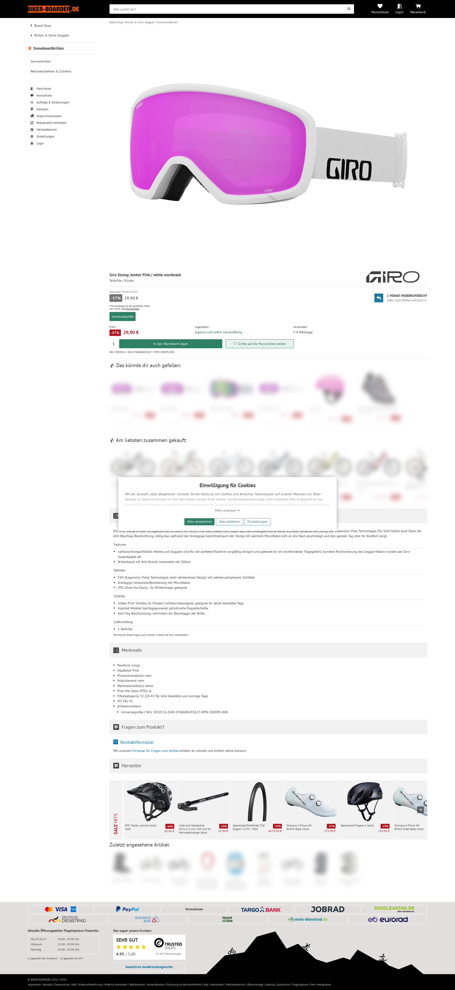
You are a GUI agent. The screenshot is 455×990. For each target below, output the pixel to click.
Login (400, 12)
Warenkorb (418, 12)
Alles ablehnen (229, 521)
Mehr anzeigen (226, 510)
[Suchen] (349, 9)
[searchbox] (231, 9)
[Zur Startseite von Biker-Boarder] (62, 9)
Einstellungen (257, 521)
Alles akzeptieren (199, 521)
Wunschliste (380, 12)
